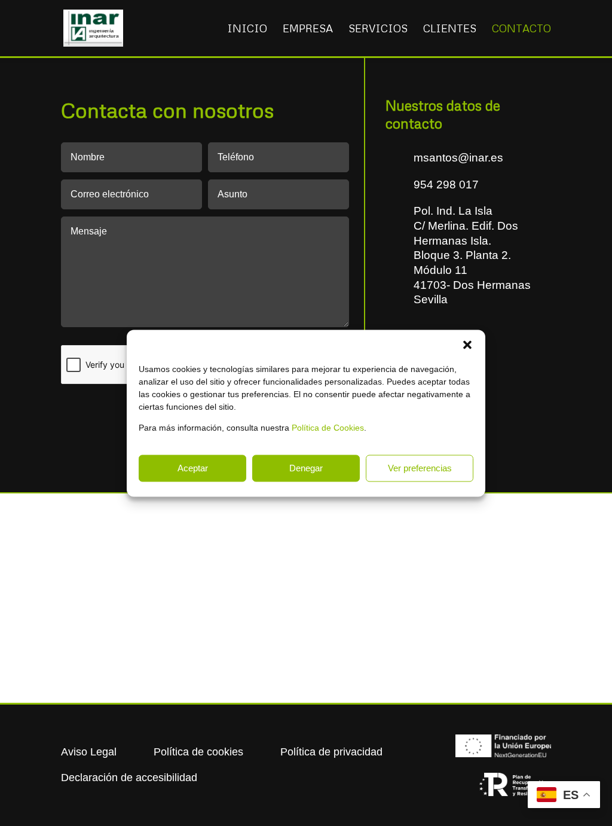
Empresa (308, 29)
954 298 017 (446, 184)
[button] (467, 344)
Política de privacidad (331, 752)
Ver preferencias (420, 468)
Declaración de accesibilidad (129, 778)
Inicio (247, 29)
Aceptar (193, 468)
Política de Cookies (328, 427)
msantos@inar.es (458, 157)
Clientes (449, 29)
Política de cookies (198, 752)
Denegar (306, 468)
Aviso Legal (89, 752)
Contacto (521, 29)
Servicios (378, 29)
